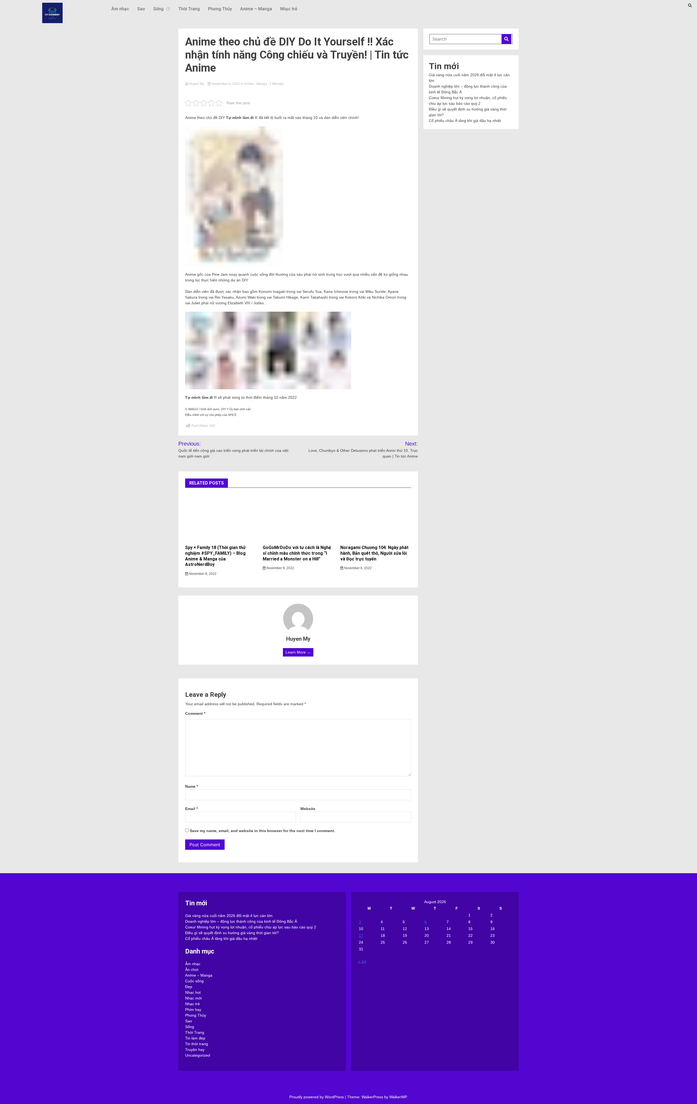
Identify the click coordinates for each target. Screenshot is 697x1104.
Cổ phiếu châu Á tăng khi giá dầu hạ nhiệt (465, 120)
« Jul (362, 961)
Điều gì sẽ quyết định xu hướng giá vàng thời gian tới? (232, 933)
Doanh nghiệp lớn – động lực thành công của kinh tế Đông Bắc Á (241, 921)
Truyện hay (194, 1049)
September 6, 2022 (226, 84)
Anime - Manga (255, 84)
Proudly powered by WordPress (317, 1097)
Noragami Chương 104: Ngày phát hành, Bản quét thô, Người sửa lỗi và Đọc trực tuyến (374, 553)
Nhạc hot (193, 992)
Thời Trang (189, 8)
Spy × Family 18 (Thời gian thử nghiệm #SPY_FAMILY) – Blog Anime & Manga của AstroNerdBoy (215, 556)
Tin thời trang (196, 1044)
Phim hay (193, 1009)
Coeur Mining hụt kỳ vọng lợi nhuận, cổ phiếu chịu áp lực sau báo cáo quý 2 (250, 927)
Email (191, 808)
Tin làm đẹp (195, 1038)
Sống (158, 8)
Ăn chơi (191, 969)
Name (191, 786)
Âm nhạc (120, 8)
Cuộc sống (194, 981)
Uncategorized (197, 1055)
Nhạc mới (193, 998)
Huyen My (196, 84)
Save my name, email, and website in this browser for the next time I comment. (262, 831)
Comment (195, 713)
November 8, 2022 (202, 574)
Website (307, 808)
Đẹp (188, 987)
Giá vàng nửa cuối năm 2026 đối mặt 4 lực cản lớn (229, 915)
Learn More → (298, 652)
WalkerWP (397, 1097)
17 (361, 935)
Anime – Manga (256, 8)
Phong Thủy (220, 8)
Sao (141, 8)
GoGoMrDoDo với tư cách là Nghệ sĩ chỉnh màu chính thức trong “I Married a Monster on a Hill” (297, 553)
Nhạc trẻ (288, 8)
